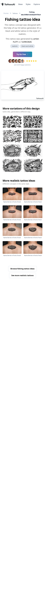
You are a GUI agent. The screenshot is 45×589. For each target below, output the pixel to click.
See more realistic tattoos (22, 275)
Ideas (20, 4)
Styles (28, 4)
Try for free (21, 54)
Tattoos (15, 13)
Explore (37, 4)
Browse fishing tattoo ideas (22, 268)
